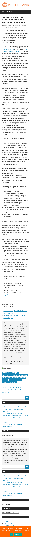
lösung (15, 375)
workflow (5, 382)
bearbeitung (5, 373)
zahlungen (13, 382)
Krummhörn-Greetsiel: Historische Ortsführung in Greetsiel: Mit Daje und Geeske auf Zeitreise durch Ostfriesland (15, 416)
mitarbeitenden (22, 375)
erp (17, 373)
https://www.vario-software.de (13, 295)
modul (4, 377)
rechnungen (15, 377)
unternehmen (13, 380)
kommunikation (6, 375)
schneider (23, 377)
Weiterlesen (18, 534)
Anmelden (7, 521)
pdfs (9, 377)
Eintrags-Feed (8, 523)
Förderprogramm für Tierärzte (12, 387)
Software (14, 27)
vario (19, 380)
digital (13, 373)
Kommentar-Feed (9, 525)
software (5, 380)
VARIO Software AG (8, 49)
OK (11, 534)
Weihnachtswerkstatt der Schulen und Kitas (16, 407)
